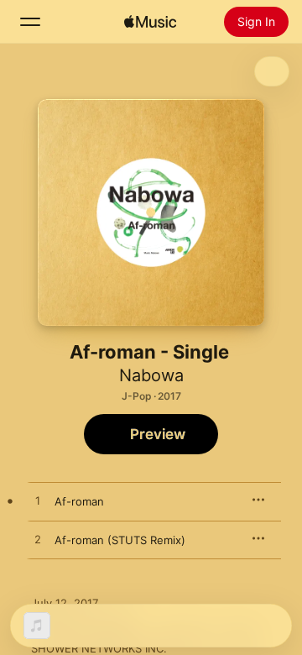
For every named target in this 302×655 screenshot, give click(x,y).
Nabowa (151, 375)
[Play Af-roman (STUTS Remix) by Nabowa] (38, 540)
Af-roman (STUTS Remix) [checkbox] (120, 540)
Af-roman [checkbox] (79, 501)
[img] (150, 21)
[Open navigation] (30, 21)
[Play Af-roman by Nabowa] (38, 501)
